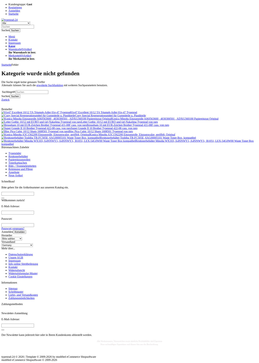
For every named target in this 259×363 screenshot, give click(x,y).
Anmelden (19, 232)
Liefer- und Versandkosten (23, 294)
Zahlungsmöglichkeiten (21, 298)
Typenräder (14, 153)
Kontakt (12, 39)
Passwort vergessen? (12, 228)
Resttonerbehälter (18, 156)
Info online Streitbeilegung (23, 263)
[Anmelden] (2, 329)
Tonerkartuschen (17, 162)
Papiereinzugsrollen (19, 159)
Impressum (14, 42)
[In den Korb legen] (2, 198)
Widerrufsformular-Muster (23, 273)
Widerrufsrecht (16, 270)
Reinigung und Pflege (20, 169)
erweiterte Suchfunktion (49, 85)
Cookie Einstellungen (20, 276)
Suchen (15, 30)
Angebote (13, 172)
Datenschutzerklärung (20, 254)
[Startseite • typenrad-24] (9, 19)
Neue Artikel (15, 175)
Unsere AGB (15, 257)
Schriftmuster (15, 291)
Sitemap (12, 288)
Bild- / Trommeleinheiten (22, 165)
